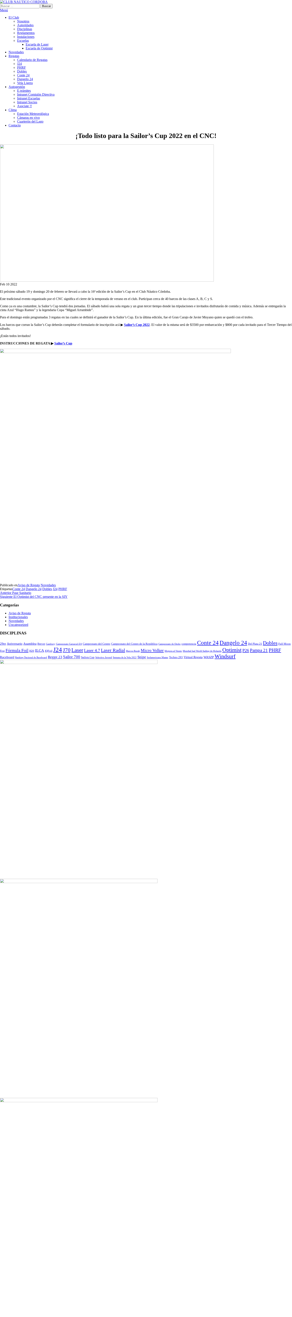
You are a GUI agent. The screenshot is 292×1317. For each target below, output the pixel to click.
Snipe (141, 657)
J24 (19, 63)
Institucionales (18, 617)
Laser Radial (113, 650)
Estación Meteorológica (33, 114)
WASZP (209, 657)
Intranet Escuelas (28, 98)
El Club (14, 17)
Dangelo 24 (25, 79)
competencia (188, 643)
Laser (77, 650)
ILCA (39, 650)
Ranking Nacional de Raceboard (31, 657)
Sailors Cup (87, 657)
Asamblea (30, 643)
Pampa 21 (259, 650)
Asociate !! (24, 106)
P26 (245, 650)
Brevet (41, 643)
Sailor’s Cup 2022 (137, 325)
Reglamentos (26, 33)
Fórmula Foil (17, 650)
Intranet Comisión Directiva (36, 94)
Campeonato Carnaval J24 (69, 644)
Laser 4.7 (92, 650)
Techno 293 (176, 657)
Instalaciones (25, 37)
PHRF (21, 67)
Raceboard (7, 657)
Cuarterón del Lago (30, 121)
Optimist (232, 650)
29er (3, 643)
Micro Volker (152, 650)
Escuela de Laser (37, 44)
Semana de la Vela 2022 (125, 657)
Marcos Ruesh (133, 651)
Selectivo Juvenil (103, 657)
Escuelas (23, 40)
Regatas (14, 56)
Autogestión (17, 87)
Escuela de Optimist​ (39, 48)
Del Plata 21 (255, 643)
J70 (67, 650)
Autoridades (25, 25)
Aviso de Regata (29, 585)
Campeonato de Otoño (169, 644)
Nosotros (23, 21)
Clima (13, 110)
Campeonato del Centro (96, 643)
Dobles (22, 71)
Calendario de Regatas (32, 60)
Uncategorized (18, 625)
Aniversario (14, 643)
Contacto (15, 125)
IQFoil (48, 650)
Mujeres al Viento (173, 651)
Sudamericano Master (157, 657)
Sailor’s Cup (63, 343)
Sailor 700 (71, 657)
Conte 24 (23, 75)
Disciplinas (24, 29)
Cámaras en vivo (28, 117)
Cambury (50, 644)
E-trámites (24, 90)
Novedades (16, 52)
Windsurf (225, 656)
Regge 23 (55, 657)
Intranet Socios (27, 102)
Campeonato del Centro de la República (134, 643)
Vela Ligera (25, 83)
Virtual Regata (193, 657)
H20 (31, 650)
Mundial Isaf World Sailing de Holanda (202, 651)
